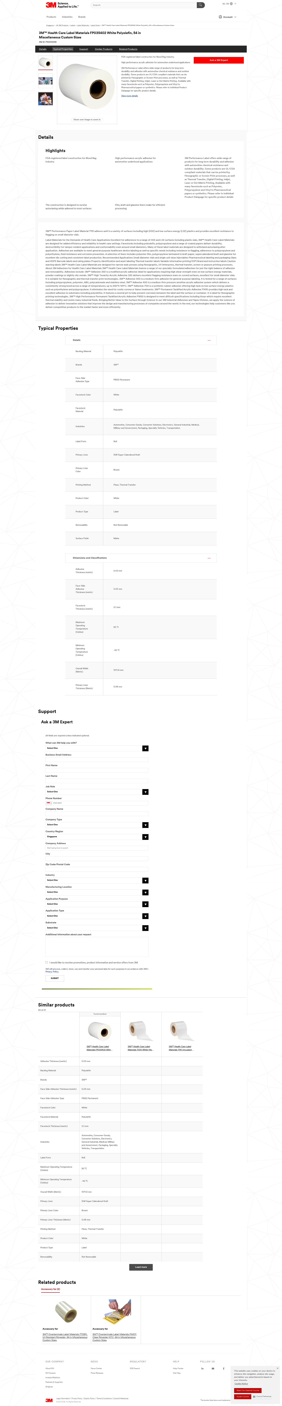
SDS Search (135, 1369)
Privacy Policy (52, 972)
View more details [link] (129, 96)
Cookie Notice (241, 1384)
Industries (67, 17)
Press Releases (97, 1373)
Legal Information (63, 1399)
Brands (81, 17)
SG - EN (226, 4)
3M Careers (51, 1373)
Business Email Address (58, 755)
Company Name (54, 809)
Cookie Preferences (120, 1399)
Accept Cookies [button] (243, 1397)
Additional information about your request (68, 934)
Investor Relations (53, 1378)
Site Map (177, 1373)
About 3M (50, 1369)
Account (228, 17)
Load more (141, 1267)
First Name (51, 765)
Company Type (54, 820)
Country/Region (54, 831)
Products (51, 17)
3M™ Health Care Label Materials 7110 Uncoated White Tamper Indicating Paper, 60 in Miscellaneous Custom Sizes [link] (181, 1049)
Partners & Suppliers (54, 1382)
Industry (50, 875)
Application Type (55, 911)
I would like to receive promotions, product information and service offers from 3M (93, 963)
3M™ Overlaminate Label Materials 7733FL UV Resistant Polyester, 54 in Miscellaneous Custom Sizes (65, 1337)
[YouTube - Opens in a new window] (213, 1368)
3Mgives (49, 1387)
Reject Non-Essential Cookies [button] (248, 1390)
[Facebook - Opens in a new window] (223, 1368)
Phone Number (54, 798)
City (48, 854)
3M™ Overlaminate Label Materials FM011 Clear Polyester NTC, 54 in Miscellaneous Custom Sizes (114, 1337)
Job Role (50, 787)
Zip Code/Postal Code (58, 864)
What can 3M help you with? (61, 743)
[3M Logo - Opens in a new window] (62, 5)
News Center (96, 1369)
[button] (262, 1396)
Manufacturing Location (59, 887)
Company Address (56, 843)
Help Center (178, 1369)
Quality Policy (89, 1399)
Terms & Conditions (104, 1399)
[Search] (201, 5)
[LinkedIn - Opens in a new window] (202, 1368)
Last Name (51, 776)
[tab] (50, 1289)
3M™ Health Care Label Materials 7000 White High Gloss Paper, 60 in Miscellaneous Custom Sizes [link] (141, 1049)
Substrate (51, 923)
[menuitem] (42, 49)
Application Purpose (57, 899)
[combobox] (49, 803)
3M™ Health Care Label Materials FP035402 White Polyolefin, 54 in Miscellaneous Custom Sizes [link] (100, 1049)
